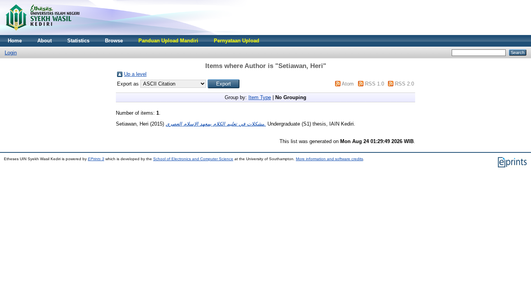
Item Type (259, 97)
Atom (348, 84)
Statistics (78, 41)
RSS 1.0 (374, 84)
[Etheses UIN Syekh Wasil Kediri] (42, 33)
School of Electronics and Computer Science (193, 159)
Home (15, 41)
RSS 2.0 (404, 84)
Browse (114, 41)
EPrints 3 (96, 159)
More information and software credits (329, 159)
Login (11, 53)
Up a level (135, 74)
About (44, 41)
